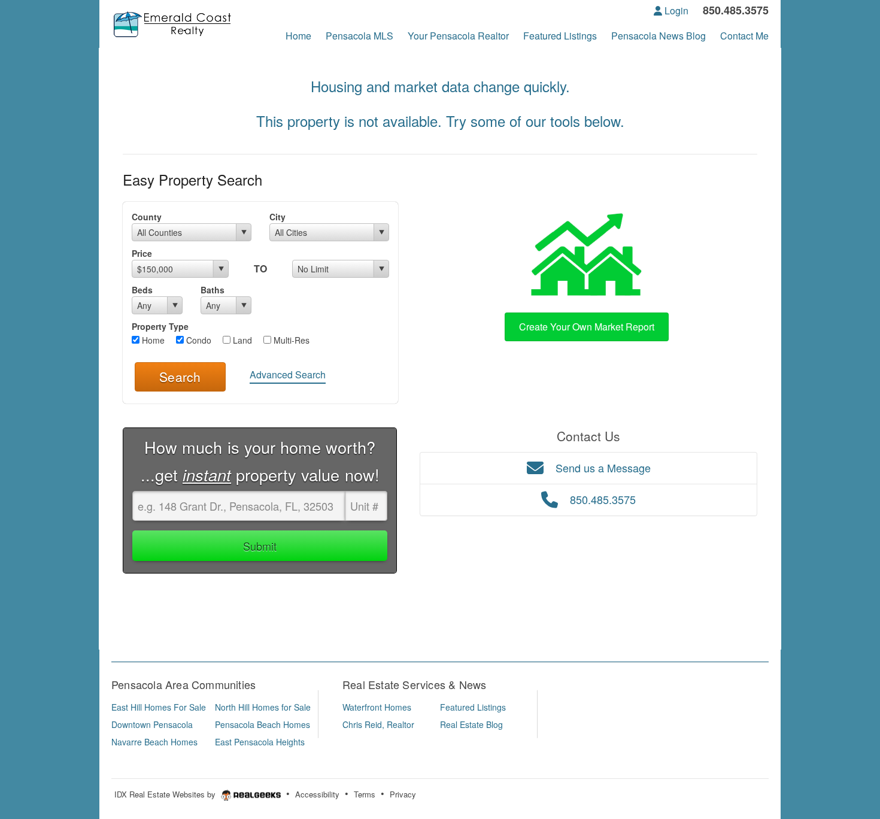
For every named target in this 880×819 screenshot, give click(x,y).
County (147, 217)
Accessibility (317, 794)
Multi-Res (290, 340)
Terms (364, 794)
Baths (212, 290)
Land (241, 340)
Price (142, 253)
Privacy (403, 794)
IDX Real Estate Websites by (166, 794)
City (277, 217)
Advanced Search (288, 374)
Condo (197, 340)
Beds (142, 290)
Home (152, 340)
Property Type (160, 326)
